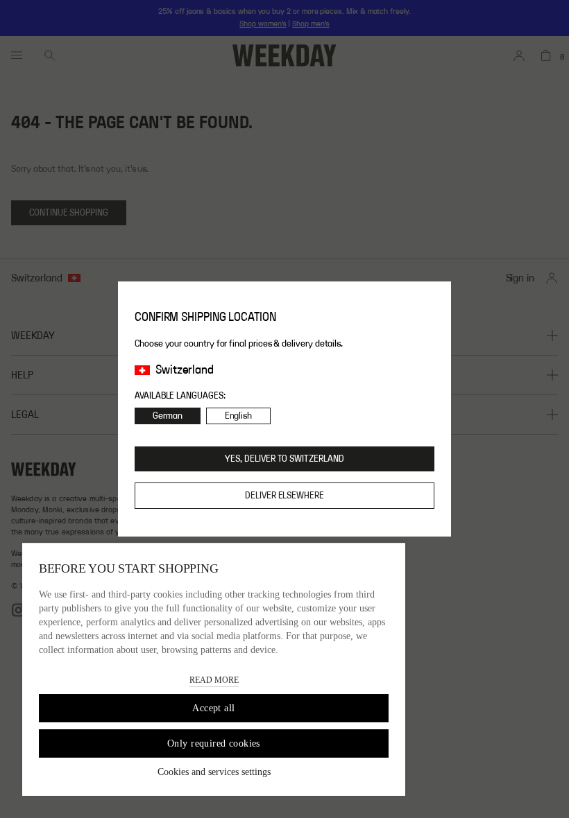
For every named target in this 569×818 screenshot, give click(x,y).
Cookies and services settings (214, 772)
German (167, 416)
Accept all (213, 708)
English (239, 416)
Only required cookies (213, 743)
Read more (214, 680)
